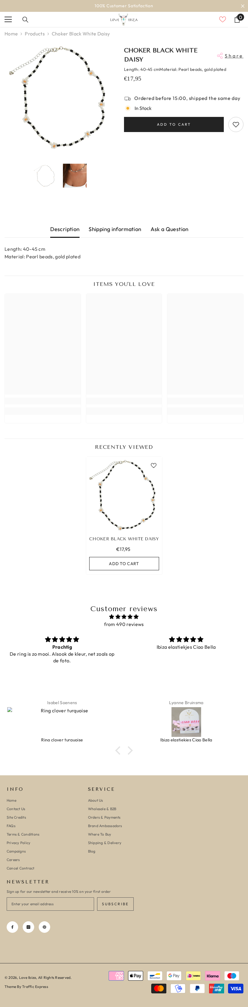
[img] (124, 617)
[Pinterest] (44, 927)
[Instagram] (28, 927)
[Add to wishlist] (235, 124)
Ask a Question (170, 229)
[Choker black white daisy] (124, 495)
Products (35, 34)
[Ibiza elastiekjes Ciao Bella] (186, 722)
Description (65, 229)
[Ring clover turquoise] (62, 722)
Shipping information (115, 229)
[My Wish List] (222, 19)
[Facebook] (12, 927)
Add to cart (174, 124)
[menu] (8, 19)
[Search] (25, 19)
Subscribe (115, 904)
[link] (43, 401)
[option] (124, 6)
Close (242, 6)
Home (11, 34)
